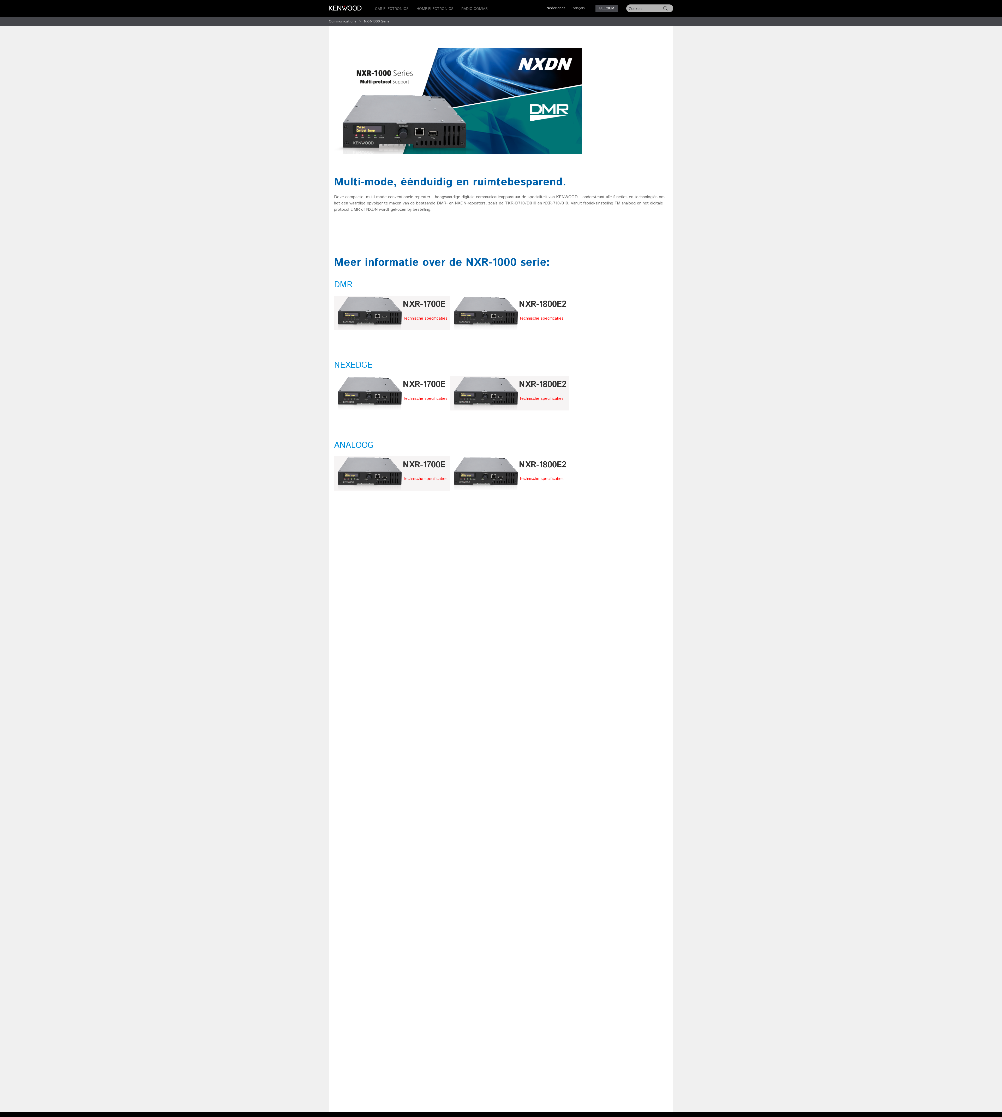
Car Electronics (392, 8)
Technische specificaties (425, 318)
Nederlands (556, 8)
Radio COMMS (474, 8)
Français (578, 8)
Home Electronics (435, 8)
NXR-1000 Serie (377, 21)
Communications (342, 21)
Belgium (606, 8)
